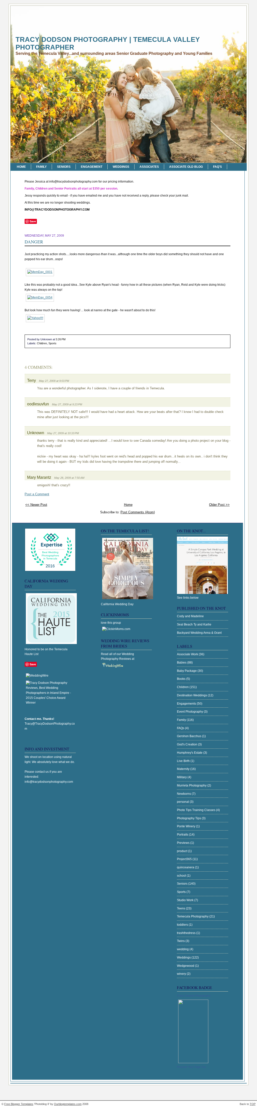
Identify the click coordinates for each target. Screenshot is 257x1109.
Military (182, 777)
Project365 (184, 859)
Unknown (35, 432)
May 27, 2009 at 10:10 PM (63, 433)
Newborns (184, 794)
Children (42, 343)
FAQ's (217, 167)
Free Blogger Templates (18, 1103)
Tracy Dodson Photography (194, 995)
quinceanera (186, 867)
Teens (181, 908)
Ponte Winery (186, 826)
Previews (183, 843)
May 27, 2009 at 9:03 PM (54, 380)
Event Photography (190, 711)
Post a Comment (37, 494)
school (182, 875)
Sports (52, 343)
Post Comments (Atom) (137, 512)
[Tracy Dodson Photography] (193, 1062)
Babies (182, 662)
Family (41, 167)
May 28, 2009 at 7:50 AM (69, 477)
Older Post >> (219, 505)
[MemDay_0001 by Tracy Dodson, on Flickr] (40, 272)
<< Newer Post (36, 505)
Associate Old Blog (186, 167)
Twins (181, 941)
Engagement (91, 167)
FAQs (181, 728)
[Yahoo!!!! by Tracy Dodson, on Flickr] (35, 318)
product (182, 851)
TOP (252, 1103)
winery (182, 974)
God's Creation (187, 744)
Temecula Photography (193, 916)
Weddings (121, 167)
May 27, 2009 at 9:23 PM (67, 404)
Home (21, 167)
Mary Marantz (39, 477)
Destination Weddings (192, 695)
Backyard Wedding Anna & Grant (199, 633)
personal (183, 802)
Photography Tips (189, 818)
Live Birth (183, 761)
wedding (183, 949)
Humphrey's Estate (190, 752)
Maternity (183, 769)
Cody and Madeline (190, 616)
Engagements (187, 703)
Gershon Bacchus (189, 736)
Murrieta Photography (192, 785)
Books (181, 679)
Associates (149, 167)
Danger (34, 242)
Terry (31, 380)
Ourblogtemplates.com (68, 1103)
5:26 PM (61, 339)
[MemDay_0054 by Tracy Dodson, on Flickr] (40, 297)
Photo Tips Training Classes (196, 810)
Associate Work (188, 654)
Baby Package (187, 671)
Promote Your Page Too (191, 1066)
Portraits (183, 834)
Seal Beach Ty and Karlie (194, 624)
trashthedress (186, 933)
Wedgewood (186, 966)
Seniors (64, 167)
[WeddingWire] (37, 675)
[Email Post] (66, 339)
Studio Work (185, 900)
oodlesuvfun (38, 404)
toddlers (183, 924)
